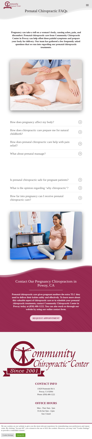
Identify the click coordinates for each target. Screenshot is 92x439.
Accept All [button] (20, 435)
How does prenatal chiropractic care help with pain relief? (39, 143)
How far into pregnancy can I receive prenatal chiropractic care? (36, 198)
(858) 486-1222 (36, 306)
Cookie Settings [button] (8, 435)
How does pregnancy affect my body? (32, 122)
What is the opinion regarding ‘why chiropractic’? (39, 188)
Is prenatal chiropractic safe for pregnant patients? (39, 179)
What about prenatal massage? (28, 153)
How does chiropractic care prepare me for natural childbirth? (39, 132)
